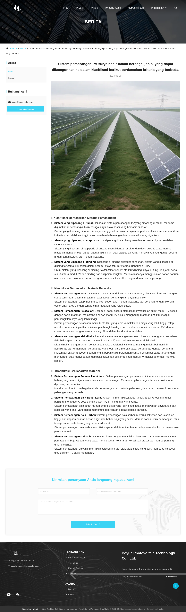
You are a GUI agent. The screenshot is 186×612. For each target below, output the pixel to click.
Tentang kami (113, 7)
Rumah (65, 7)
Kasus (11, 78)
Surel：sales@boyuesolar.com (24, 566)
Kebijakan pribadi (30, 609)
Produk (80, 7)
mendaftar (172, 577)
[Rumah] (17, 7)
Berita (23, 48)
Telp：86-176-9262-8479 (22, 560)
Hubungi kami (136, 7)
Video (94, 7)
